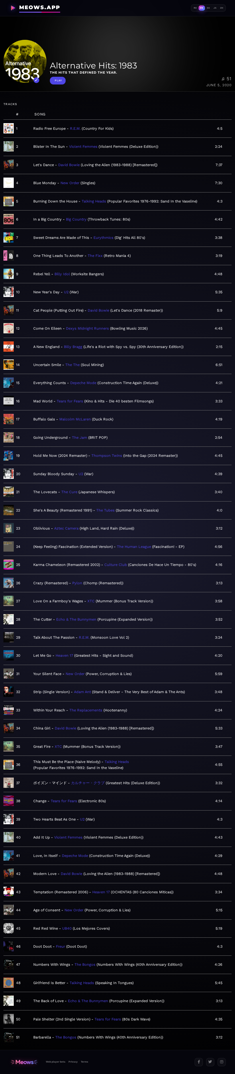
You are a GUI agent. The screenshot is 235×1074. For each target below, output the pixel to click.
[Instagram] (222, 1062)
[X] (210, 1062)
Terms (84, 1061)
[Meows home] (24, 1062)
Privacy (73, 1061)
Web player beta (55, 1061)
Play (58, 80)
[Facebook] (199, 1062)
